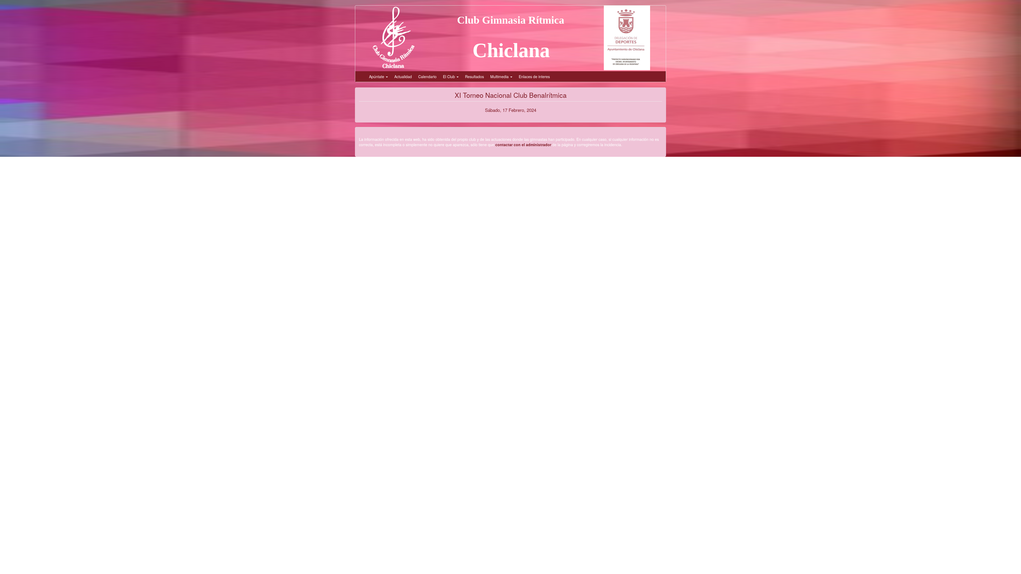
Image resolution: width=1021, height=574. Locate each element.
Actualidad (403, 76)
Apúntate (377, 76)
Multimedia (500, 76)
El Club (449, 76)
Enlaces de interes (534, 76)
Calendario (427, 76)
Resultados (474, 76)
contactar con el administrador (523, 144)
